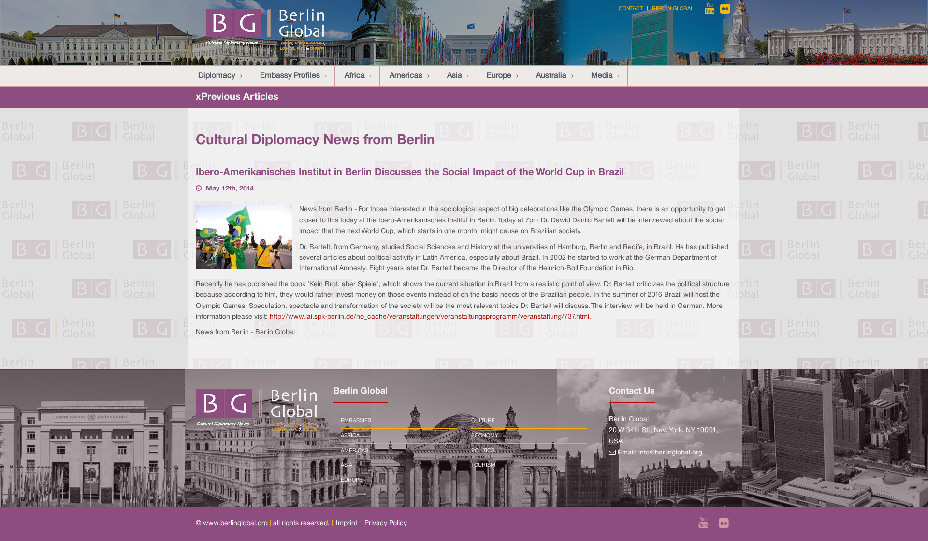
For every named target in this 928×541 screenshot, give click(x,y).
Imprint (346, 523)
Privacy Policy (385, 523)
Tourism (483, 465)
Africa (355, 76)
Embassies (356, 420)
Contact (631, 8)
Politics (482, 450)
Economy (484, 435)
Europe (499, 76)
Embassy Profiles (290, 76)
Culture (483, 420)
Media (602, 76)
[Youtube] (710, 8)
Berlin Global (673, 8)
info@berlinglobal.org (670, 453)
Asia (454, 76)
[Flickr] (725, 8)
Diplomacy (216, 76)
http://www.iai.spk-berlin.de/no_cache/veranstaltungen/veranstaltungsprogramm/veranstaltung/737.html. (430, 317)
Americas (406, 76)
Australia (551, 76)
